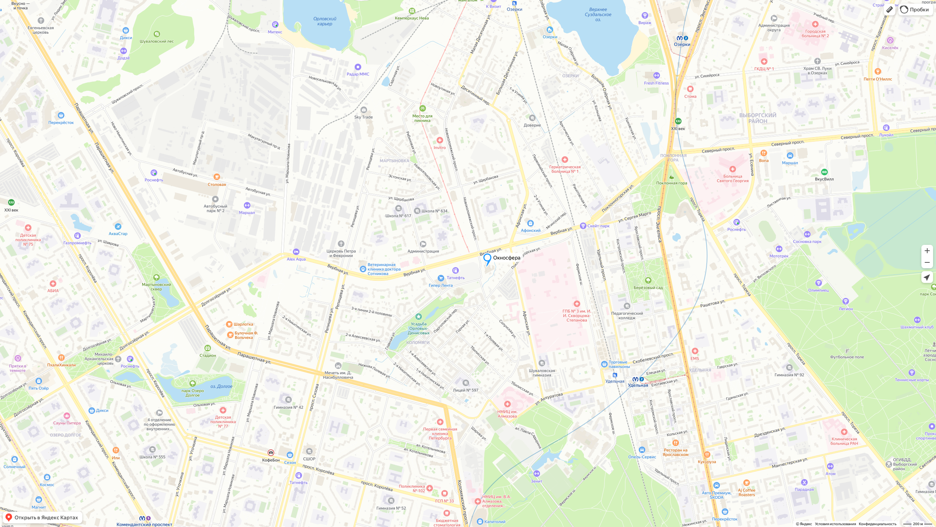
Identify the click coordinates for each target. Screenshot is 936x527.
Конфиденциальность (878, 524)
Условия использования (835, 524)
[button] (889, 9)
